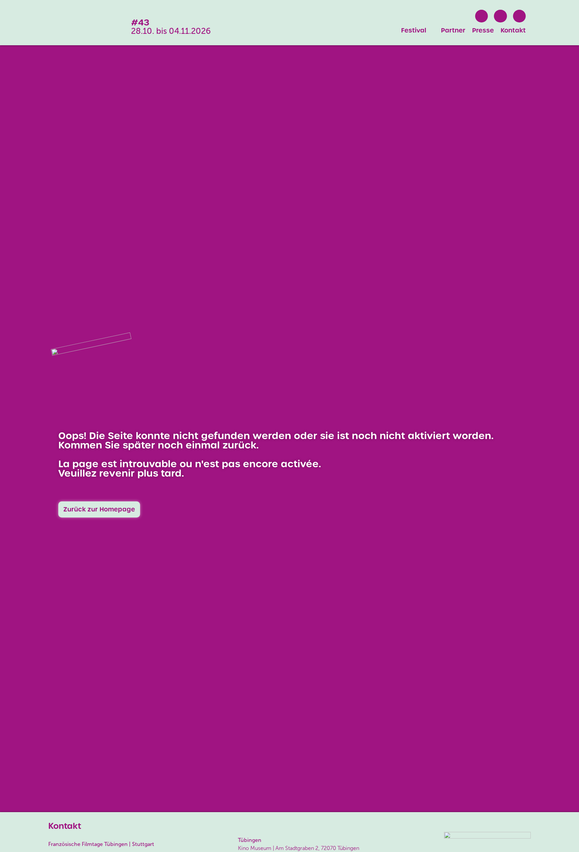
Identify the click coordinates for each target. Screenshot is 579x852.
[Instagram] (500, 16)
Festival (413, 30)
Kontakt (513, 30)
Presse (483, 30)
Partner (453, 30)
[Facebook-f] (481, 16)
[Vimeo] (519, 16)
